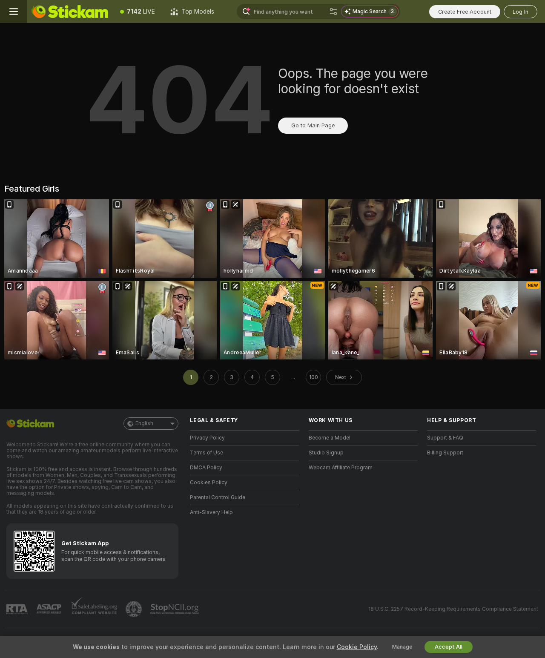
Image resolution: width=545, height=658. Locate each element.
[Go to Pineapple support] (134, 609)
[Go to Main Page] (69, 11)
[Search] (333, 11)
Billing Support (445, 453)
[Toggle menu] (13, 11)
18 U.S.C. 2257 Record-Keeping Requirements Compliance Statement (453, 609)
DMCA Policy (206, 468)
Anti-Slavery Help (211, 512)
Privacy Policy (207, 438)
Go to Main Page (313, 125)
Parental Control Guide (217, 497)
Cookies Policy (208, 483)
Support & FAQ (445, 438)
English (144, 423)
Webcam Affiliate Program (341, 468)
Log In (520, 12)
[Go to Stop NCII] (175, 609)
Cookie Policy (357, 647)
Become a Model (329, 438)
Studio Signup (326, 453)
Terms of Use (206, 453)
